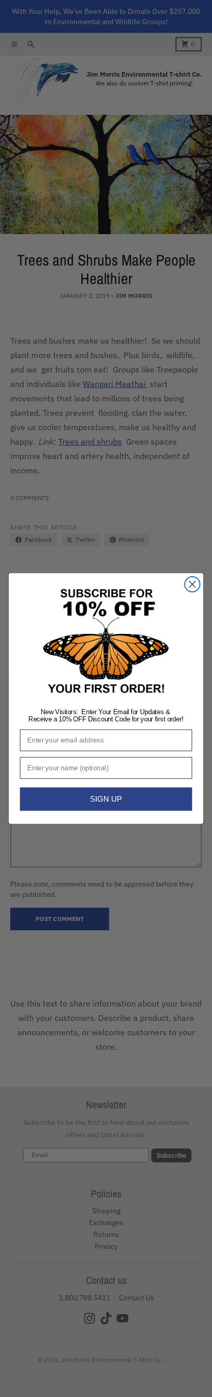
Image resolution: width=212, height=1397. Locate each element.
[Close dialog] (192, 584)
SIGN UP (106, 799)
